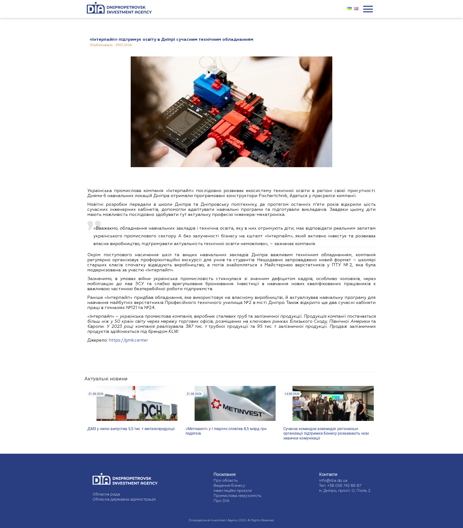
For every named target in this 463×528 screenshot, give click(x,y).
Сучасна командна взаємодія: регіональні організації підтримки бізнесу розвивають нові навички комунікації (326, 433)
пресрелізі (323, 196)
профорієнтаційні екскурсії (171, 260)
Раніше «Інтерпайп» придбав (120, 297)
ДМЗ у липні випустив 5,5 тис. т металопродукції (131, 428)
